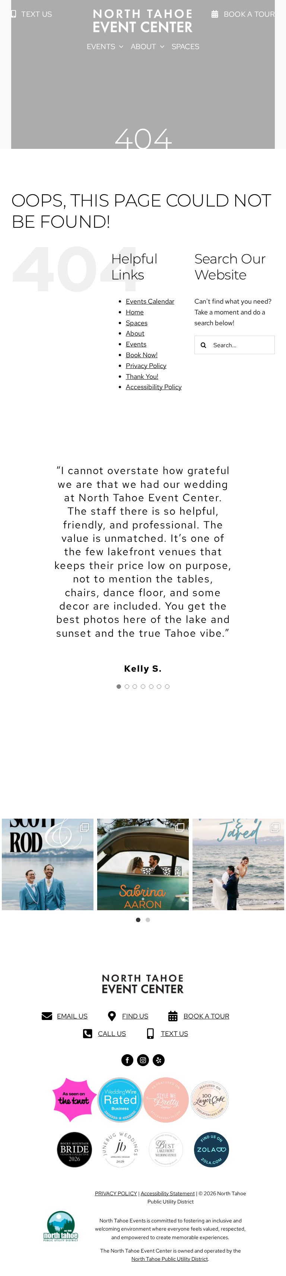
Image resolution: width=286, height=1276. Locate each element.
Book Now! (142, 355)
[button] (31, 14)
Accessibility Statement (168, 1193)
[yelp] (159, 1060)
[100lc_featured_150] (209, 1084)
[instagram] (143, 1060)
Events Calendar (150, 301)
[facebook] (127, 1060)
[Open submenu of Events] (119, 46)
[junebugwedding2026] (119, 1135)
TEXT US (174, 1033)
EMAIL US (72, 1016)
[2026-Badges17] (74, 1135)
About (135, 333)
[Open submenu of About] (160, 46)
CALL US (112, 1033)
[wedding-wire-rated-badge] (120, 1080)
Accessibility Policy (154, 387)
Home (135, 312)
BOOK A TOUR (206, 1016)
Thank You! (142, 376)
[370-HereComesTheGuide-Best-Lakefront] (165, 1135)
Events (136, 344)
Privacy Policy (146, 365)
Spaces (136, 323)
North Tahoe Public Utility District (169, 1259)
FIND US (135, 1016)
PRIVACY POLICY (116, 1193)
